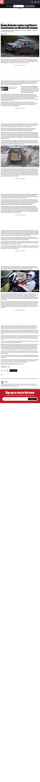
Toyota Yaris (23, 60)
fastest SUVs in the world (17, 363)
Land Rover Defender (24, 62)
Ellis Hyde (5, 33)
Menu (38, 2)
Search (32, 2)
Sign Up (32, 398)
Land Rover (26, 91)
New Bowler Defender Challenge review (13, 88)
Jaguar (22, 91)
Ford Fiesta (17, 60)
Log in (35, 2)
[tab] (20, 375)
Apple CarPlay (12, 130)
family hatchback (7, 60)
